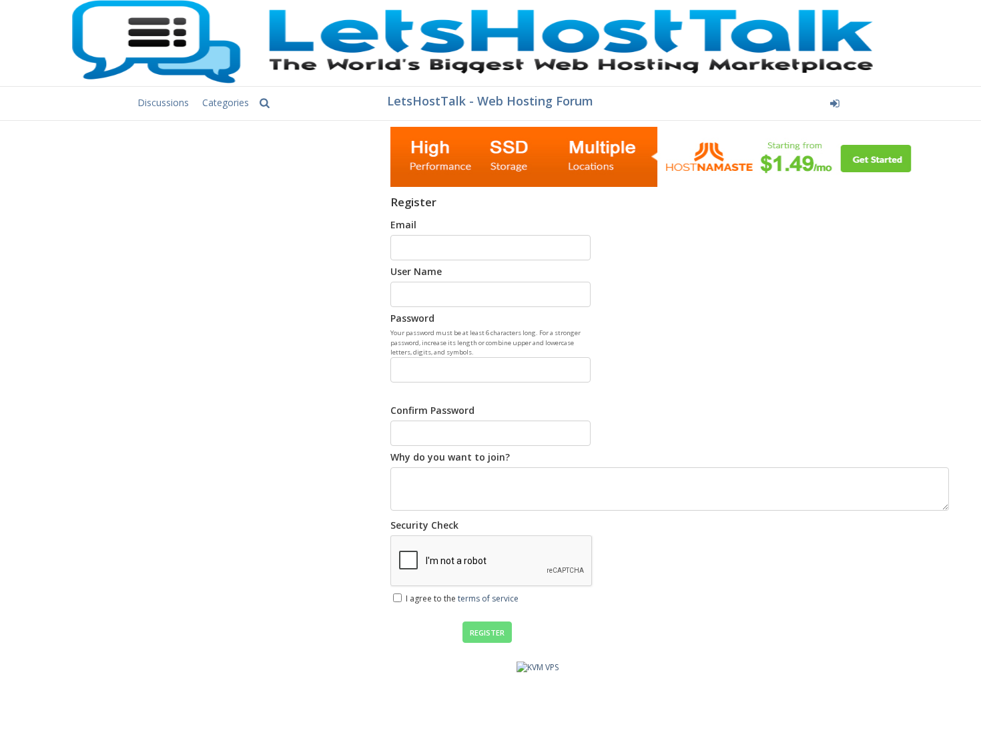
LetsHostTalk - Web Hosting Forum (490, 101)
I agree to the (461, 598)
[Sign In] (735, 101)
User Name (416, 271)
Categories (225, 102)
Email (403, 224)
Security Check (424, 525)
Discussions (163, 102)
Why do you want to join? (450, 457)
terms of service (488, 598)
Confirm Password (432, 410)
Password (412, 318)
